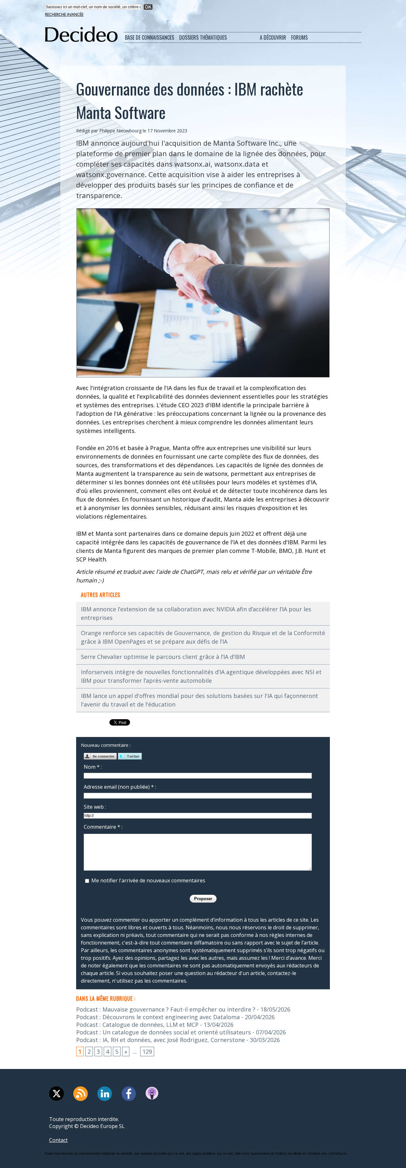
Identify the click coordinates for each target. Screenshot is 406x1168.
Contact (58, 1140)
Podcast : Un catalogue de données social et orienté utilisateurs (163, 1032)
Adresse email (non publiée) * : (120, 786)
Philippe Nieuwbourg (120, 131)
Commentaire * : (103, 826)
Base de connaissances (149, 37)
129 (147, 1051)
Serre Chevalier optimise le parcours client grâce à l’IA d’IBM (163, 656)
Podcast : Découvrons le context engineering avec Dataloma (158, 1017)
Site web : (95, 806)
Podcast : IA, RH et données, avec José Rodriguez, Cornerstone (160, 1040)
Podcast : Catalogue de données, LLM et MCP (137, 1024)
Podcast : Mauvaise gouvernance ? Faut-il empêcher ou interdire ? (165, 1009)
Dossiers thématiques (203, 37)
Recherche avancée (64, 14)
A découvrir (273, 37)
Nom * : (93, 766)
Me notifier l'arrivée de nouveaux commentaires (148, 880)
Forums (299, 37)
